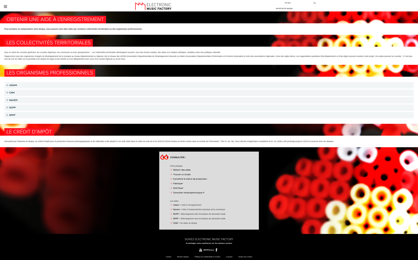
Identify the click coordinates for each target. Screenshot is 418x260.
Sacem (176, 210)
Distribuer (178, 188)
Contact (168, 257)
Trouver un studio (182, 175)
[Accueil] (153, 6)
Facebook (216, 250)
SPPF (176, 219)
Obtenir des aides (182, 170)
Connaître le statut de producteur (190, 179)
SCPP (176, 214)
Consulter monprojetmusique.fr (189, 193)
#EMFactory (208, 250)
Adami (176, 205)
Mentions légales (183, 257)
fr (286, 3)
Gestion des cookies (245, 257)
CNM (175, 223)
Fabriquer (178, 184)
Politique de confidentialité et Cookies (207, 257)
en (289, 3)
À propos (229, 257)
